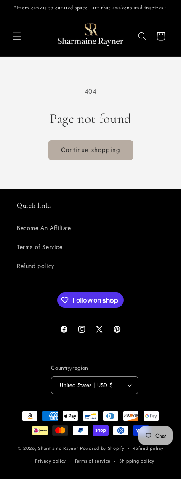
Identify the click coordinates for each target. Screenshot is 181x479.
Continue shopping (90, 149)
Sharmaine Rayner (58, 447)
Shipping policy (136, 460)
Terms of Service (40, 247)
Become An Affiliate (44, 228)
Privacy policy (50, 460)
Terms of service (93, 460)
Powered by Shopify (102, 447)
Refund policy (35, 266)
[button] (17, 36)
